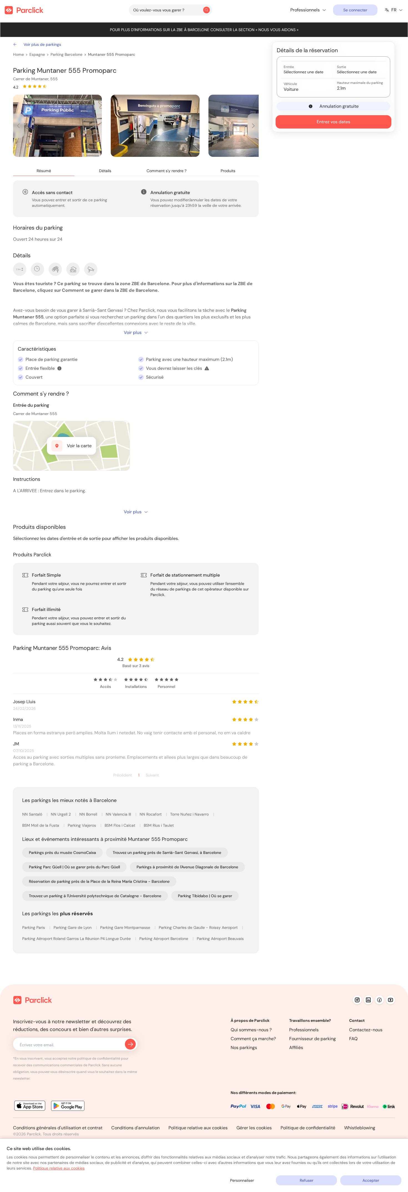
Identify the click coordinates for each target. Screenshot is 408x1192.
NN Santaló (32, 814)
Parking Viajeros (82, 825)
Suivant (152, 775)
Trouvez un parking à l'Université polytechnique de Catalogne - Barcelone (95, 895)
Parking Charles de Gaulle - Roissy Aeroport (199, 927)
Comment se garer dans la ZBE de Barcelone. (110, 290)
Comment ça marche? (253, 1039)
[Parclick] (24, 10)
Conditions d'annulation (135, 1128)
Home (18, 54)
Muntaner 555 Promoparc (111, 54)
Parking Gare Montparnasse (125, 927)
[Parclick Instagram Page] (357, 999)
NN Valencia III (119, 814)
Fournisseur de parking (312, 1039)
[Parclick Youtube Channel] (390, 999)
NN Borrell (88, 814)
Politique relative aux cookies (198, 1128)
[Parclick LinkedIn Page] (368, 999)
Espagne (37, 54)
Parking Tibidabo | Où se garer (205, 895)
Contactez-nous (365, 1030)
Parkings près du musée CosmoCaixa (62, 852)
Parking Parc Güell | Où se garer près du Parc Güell (74, 866)
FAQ (353, 1039)
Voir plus (133, 332)
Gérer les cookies (254, 1128)
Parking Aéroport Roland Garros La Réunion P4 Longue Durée (77, 938)
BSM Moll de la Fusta (41, 825)
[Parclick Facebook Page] (379, 999)
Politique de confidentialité (308, 1128)
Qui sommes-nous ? (251, 1030)
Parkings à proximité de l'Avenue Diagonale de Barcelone (187, 866)
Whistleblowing (359, 1128)
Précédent (122, 775)
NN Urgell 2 (61, 814)
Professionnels (304, 1030)
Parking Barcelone (66, 54)
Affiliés (296, 1047)
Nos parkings (244, 1047)
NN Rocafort (151, 814)
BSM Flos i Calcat (120, 825)
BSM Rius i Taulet (159, 825)
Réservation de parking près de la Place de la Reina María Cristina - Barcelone (99, 881)
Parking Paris (34, 927)
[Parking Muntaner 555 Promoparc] (57, 126)
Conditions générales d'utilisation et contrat (57, 1128)
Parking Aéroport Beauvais (220, 938)
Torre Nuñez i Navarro (190, 814)
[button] (59, 368)
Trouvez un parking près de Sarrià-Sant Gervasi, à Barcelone (167, 852)
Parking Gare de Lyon (73, 927)
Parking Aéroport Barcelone (164, 938)
